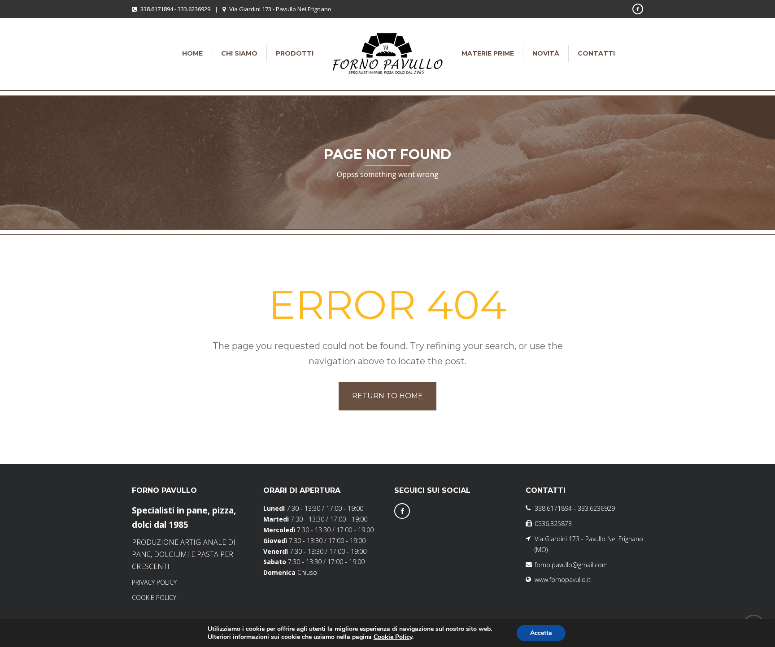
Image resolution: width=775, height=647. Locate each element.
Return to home (387, 396)
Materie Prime (488, 53)
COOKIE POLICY (154, 597)
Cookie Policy (393, 637)
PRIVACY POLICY (154, 582)
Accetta (541, 633)
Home (192, 53)
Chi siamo (239, 53)
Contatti (596, 53)
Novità (545, 53)
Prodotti (294, 53)
